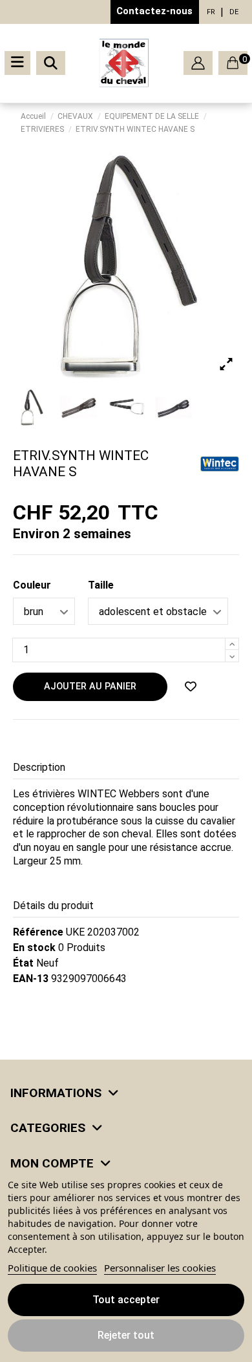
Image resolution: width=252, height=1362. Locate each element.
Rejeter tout (126, 1335)
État (23, 963)
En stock (34, 947)
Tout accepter (126, 1300)
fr (211, 12)
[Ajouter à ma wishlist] (190, 687)
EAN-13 (30, 978)
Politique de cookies (52, 1267)
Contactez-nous (154, 11)
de (233, 12)
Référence (38, 932)
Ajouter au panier (90, 686)
